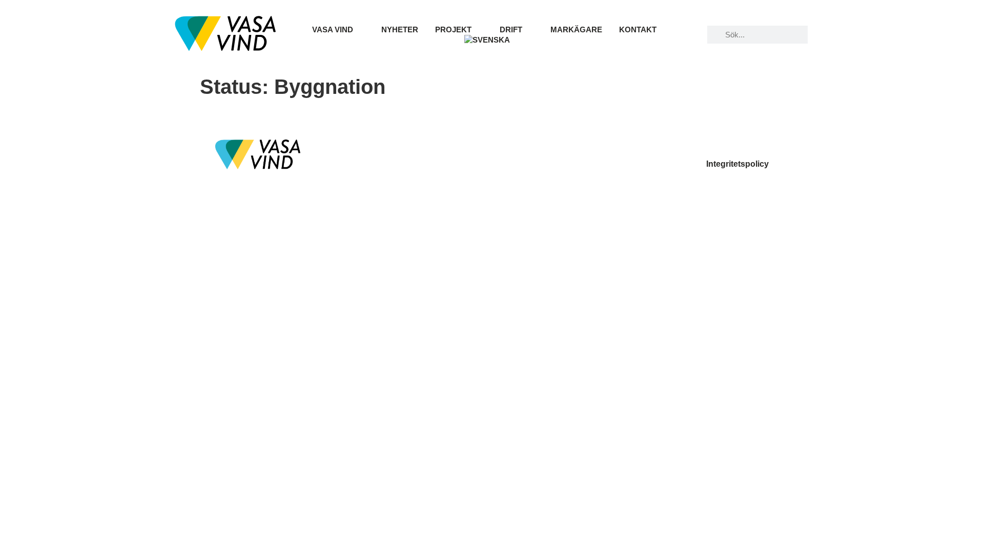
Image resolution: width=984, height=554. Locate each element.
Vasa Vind (332, 29)
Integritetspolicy (737, 164)
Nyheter (399, 29)
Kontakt (638, 29)
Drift (511, 29)
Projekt (453, 29)
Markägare (576, 29)
